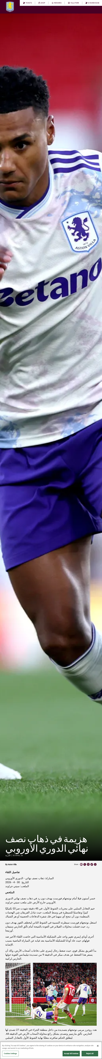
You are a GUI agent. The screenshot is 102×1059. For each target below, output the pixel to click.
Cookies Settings (10, 1053)
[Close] (98, 1046)
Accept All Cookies (71, 1053)
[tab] (27, 3)
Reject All (89, 1053)
